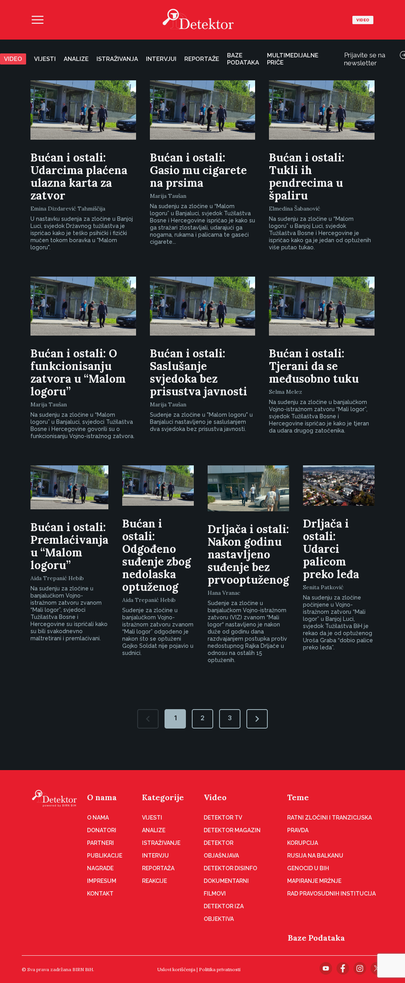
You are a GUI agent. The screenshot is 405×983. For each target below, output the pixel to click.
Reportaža (158, 868)
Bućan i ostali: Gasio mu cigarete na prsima (198, 170)
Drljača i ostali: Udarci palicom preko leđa (331, 548)
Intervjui (161, 59)
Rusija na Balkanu (315, 855)
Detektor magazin (232, 830)
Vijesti (45, 59)
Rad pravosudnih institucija (331, 893)
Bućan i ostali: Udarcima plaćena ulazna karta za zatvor (78, 176)
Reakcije (154, 881)
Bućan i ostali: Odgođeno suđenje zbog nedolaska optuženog (156, 555)
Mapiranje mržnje (314, 881)
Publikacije (104, 855)
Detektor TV (223, 817)
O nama (102, 797)
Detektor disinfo (230, 868)
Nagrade (100, 868)
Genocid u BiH (308, 868)
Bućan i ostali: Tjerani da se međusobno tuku (314, 366)
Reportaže (201, 59)
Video (362, 20)
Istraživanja (117, 59)
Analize (76, 59)
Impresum (101, 881)
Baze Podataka (316, 938)
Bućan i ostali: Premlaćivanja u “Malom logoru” (69, 546)
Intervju (155, 855)
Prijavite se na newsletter (364, 59)
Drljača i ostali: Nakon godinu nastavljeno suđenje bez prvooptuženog (248, 554)
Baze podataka (243, 59)
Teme (298, 797)
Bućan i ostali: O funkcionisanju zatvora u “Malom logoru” (78, 372)
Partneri (100, 843)
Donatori (101, 830)
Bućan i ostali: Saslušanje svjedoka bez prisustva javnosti (198, 372)
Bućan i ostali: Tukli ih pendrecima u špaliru (306, 176)
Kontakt (100, 893)
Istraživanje (161, 843)
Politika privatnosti (219, 969)
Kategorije (163, 797)
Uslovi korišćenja (176, 969)
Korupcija (302, 843)
